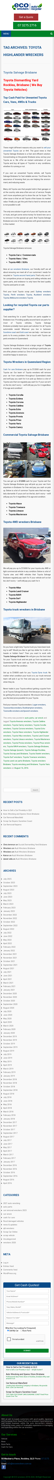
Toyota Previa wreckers (22, 743)
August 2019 (8, 1051)
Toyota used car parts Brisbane (16, 761)
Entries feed (8, 1266)
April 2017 (7, 1151)
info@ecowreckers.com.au (19, 1463)
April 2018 (7, 1108)
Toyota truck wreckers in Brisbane (24, 609)
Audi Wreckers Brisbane (25, 848)
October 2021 (9, 961)
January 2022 (9, 950)
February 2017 (9, 1158)
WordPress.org (9, 1273)
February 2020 (9, 1029)
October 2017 (9, 1129)
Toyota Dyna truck (39, 673)
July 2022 (7, 933)
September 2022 (10, 925)
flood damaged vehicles (13, 1221)
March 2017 (8, 1154)
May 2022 (7, 940)
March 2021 (8, 983)
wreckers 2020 (9, 1242)
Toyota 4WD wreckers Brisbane (22, 522)
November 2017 (10, 1126)
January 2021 (9, 990)
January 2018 (9, 1119)
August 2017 (8, 1137)
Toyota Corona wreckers (22, 728)
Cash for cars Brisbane (13, 369)
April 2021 (7, 979)
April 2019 (7, 1065)
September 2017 (10, 1133)
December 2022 (10, 915)
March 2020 (8, 1026)
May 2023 (7, 900)
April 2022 (7, 943)
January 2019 (9, 1076)
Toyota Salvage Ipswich (13, 750)
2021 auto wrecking (11, 1203)
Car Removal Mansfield (13, 817)
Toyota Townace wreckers (34, 757)
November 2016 (10, 1169)
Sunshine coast (9, 332)
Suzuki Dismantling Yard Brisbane (32, 844)
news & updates (10, 1225)
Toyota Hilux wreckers (21, 736)
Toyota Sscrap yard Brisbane (15, 753)
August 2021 (8, 968)
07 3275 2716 (27, 25)
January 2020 (9, 1033)
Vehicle (4, 1439)
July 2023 (7, 893)
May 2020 (7, 1018)
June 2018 (7, 1101)
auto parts (29, 718)
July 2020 (7, 1011)
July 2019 (7, 1054)
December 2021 (10, 954)
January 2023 (9, 911)
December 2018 (10, 1079)
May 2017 (7, 1147)
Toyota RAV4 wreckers (16, 746)
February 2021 (9, 986)
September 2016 (10, 1176)
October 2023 (9, 882)
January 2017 (9, 1162)
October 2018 (9, 1086)
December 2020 (10, 993)
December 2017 (10, 1122)
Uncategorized (9, 1239)
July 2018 (7, 1097)
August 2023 (8, 890)
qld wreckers (8, 1228)
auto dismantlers (37, 1423)
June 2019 (7, 1058)
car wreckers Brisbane (19, 269)
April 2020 (7, 1022)
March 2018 (8, 1111)
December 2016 (10, 1165)
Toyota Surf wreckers (12, 757)
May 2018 (7, 1104)
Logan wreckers (39, 705)
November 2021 (10, 958)
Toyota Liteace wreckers (22, 739)
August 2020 (8, 1008)
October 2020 (9, 1001)
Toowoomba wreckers (12, 708)
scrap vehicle (9, 1235)
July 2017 (7, 1140)
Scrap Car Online (10, 1232)
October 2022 (9, 922)
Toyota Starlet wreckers (39, 753)
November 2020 (10, 997)
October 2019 (9, 1043)
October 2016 (9, 1172)
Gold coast (24, 332)
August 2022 (8, 929)
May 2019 (7, 1061)
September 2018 (10, 1090)
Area (3, 1441)
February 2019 (9, 1072)
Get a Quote (26, 17)
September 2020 (10, 1004)
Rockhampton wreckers (32, 708)
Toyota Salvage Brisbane (20, 72)
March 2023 (8, 904)
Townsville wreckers (11, 711)
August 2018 (8, 1094)
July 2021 (7, 972)
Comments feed (10, 1270)
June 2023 (7, 897)
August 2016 (8, 1179)
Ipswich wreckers (31, 711)
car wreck (39, 718)
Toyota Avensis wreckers (20, 721)
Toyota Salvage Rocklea (35, 750)
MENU (6, 34)
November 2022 (10, 918)
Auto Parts (5, 1444)
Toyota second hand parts (24, 275)
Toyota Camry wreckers (22, 725)
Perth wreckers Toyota (21, 295)
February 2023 (9, 907)
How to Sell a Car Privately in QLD (17, 810)
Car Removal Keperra (12, 824)
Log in (5, 1263)
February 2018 (9, 1115)
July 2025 (7, 879)
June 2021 (7, 975)
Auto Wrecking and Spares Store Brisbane (21, 814)
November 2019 (10, 1040)
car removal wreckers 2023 (15, 1210)
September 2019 (10, 1047)
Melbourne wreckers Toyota (21, 298)
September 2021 (10, 965)
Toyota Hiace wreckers (22, 732)
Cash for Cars (7, 1447)
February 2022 (9, 947)
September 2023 (10, 886)
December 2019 (10, 1036)
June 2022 (7, 936)
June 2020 (7, 1015)
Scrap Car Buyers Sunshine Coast (17, 821)
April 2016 (7, 1183)
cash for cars (9, 1217)
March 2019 (8, 1069)
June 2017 (7, 1144)
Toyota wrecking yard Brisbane (25, 764)
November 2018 (10, 1083)
